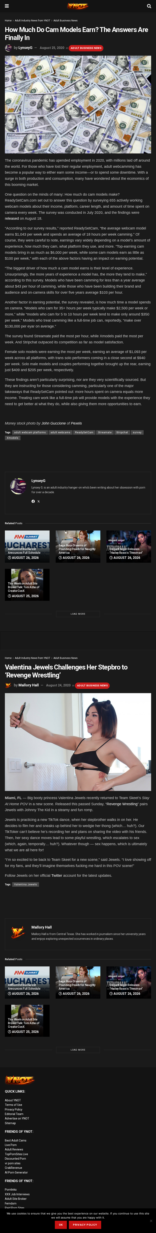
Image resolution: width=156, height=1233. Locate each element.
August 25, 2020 (52, 48)
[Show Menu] (7, 6)
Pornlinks (11, 1189)
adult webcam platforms (30, 432)
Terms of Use (13, 1104)
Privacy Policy (13, 1109)
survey (137, 432)
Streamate (105, 432)
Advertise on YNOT (17, 1118)
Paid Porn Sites (14, 1208)
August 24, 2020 (58, 685)
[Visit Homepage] (78, 6)
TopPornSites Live (16, 1154)
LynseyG (25, 47)
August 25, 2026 (25, 596)
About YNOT (13, 1100)
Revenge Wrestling (122, 804)
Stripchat (122, 432)
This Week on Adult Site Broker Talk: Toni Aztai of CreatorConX (23, 587)
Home (8, 20)
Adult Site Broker (16, 1198)
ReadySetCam (84, 432)
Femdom (10, 1203)
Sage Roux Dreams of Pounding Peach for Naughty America (77, 549)
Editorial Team (14, 1114)
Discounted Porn (15, 1158)
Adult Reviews (14, 1149)
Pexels (76, 423)
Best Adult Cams (15, 1140)
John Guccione (53, 423)
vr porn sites (13, 1163)
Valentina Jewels (25, 884)
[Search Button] (149, 6)
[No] (151, 1221)
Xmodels (12, 438)
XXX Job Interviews (17, 1194)
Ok (61, 1224)
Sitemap (10, 1123)
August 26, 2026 (25, 558)
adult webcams (60, 432)
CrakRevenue (13, 1167)
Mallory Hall (28, 685)
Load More (78, 614)
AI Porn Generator (16, 1172)
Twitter (56, 875)
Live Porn (11, 1145)
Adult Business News (65, 20)
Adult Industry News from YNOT (32, 20)
